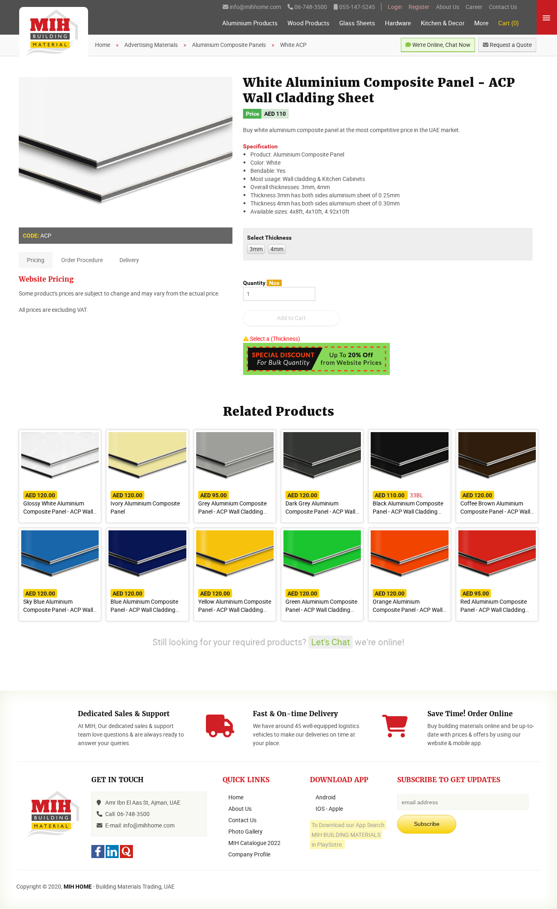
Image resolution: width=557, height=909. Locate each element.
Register (419, 7)
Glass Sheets (357, 23)
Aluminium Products (250, 23)
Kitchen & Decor (442, 23)
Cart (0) (508, 23)
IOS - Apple (329, 808)
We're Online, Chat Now (441, 45)
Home (235, 797)
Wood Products (308, 23)
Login (395, 7)
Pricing (35, 260)
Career (474, 7)
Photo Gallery (245, 831)
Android (326, 797)
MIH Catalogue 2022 (254, 843)
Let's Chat (330, 642)
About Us (447, 7)
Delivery (129, 260)
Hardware (398, 23)
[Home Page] (53, 33)
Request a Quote (510, 45)
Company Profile (249, 854)
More (481, 23)
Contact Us (503, 7)
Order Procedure (82, 260)
